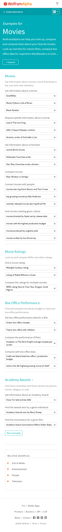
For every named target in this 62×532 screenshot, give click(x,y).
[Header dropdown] (57, 4)
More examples (14, 433)
